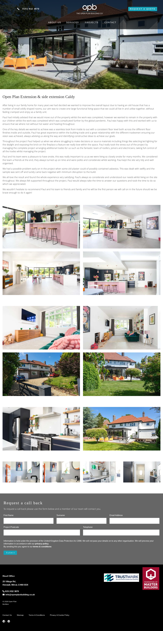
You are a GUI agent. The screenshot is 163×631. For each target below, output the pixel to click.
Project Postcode (11, 527)
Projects (91, 22)
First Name (8, 515)
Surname (61, 515)
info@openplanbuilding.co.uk (20, 595)
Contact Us (7, 615)
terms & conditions (42, 547)
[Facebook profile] (3, 622)
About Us (54, 22)
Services (72, 22)
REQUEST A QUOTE (142, 9)
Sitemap (20, 615)
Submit (10, 553)
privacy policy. (42, 544)
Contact (110, 22)
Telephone (88, 527)
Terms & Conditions (37, 615)
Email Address (116, 515)
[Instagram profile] (8, 622)
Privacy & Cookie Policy (59, 615)
